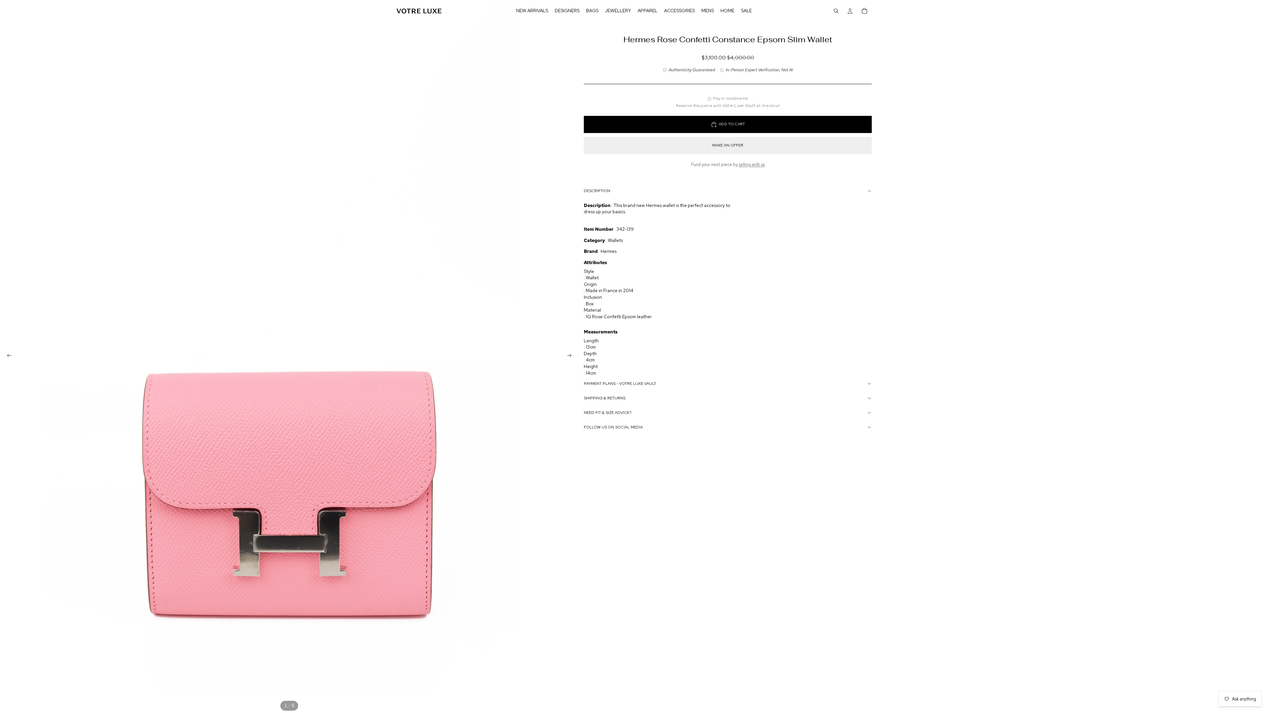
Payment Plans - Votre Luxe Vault (620, 383)
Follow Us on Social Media (613, 427)
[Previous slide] (7, 356)
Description (597, 190)
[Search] (836, 11)
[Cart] (864, 11)
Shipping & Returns (604, 398)
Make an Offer (727, 145)
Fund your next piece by (728, 164)
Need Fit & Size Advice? (608, 412)
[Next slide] (571, 356)
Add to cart (732, 124)
